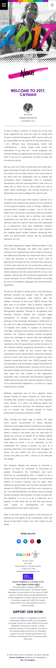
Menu (4, 5)
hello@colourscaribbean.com (28, 571)
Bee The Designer (27, 660)
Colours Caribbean (16, 657)
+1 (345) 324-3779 (28, 569)
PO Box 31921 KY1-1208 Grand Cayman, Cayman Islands (28, 563)
